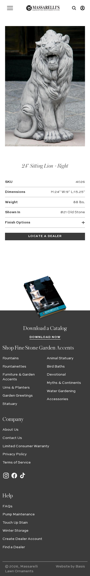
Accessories (57, 399)
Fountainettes (14, 366)
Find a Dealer (13, 547)
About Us (10, 429)
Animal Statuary (60, 358)
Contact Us (12, 438)
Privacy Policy (14, 454)
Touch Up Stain (15, 522)
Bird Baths (56, 366)
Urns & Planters (16, 387)
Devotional (56, 374)
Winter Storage (15, 530)
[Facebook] (14, 478)
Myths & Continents (64, 383)
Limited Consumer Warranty (25, 446)
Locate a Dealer (45, 236)
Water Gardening (61, 391)
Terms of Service (16, 462)
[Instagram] (6, 478)
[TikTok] (22, 478)
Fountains (10, 358)
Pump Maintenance (18, 514)
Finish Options (17, 222)
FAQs (7, 506)
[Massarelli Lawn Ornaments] (43, 8)
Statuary (9, 404)
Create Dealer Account (22, 539)
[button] (10, 8)
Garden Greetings (17, 395)
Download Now (45, 337)
